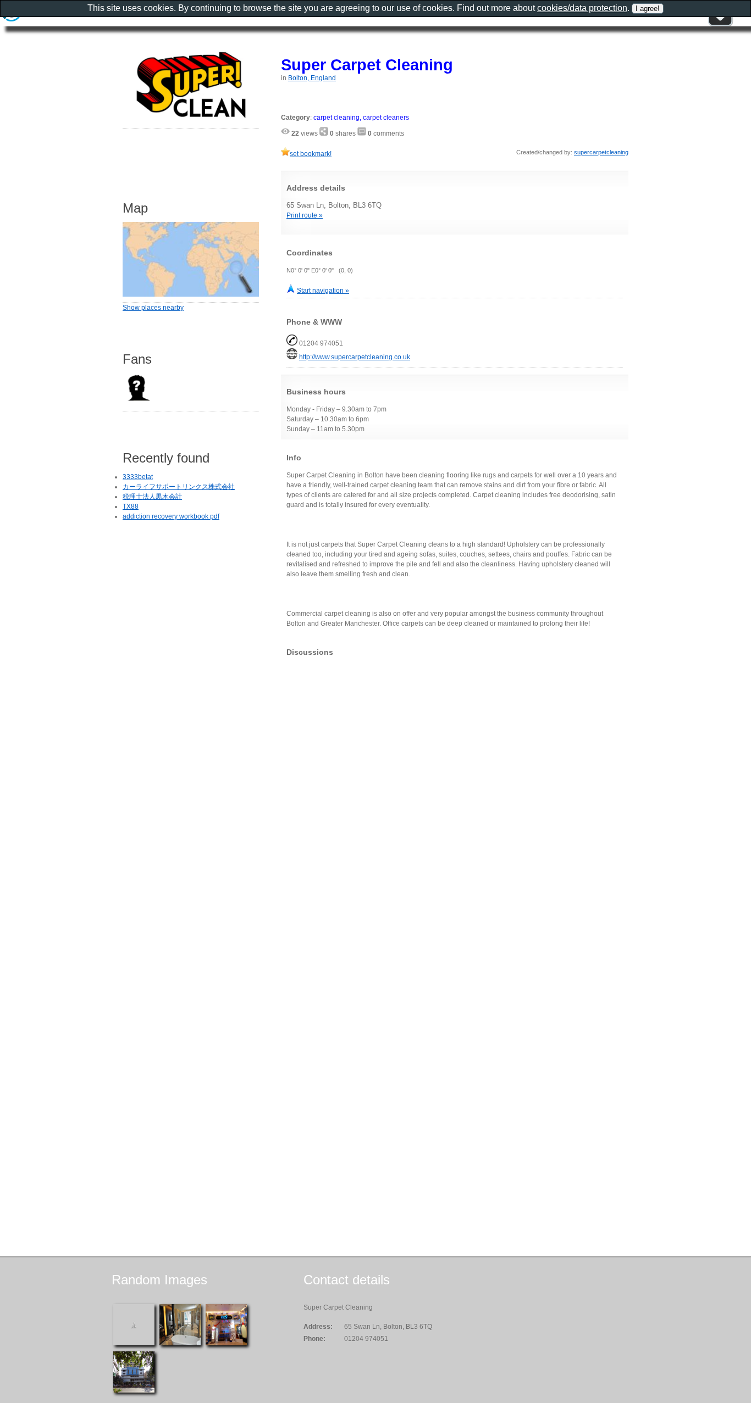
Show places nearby (153, 307)
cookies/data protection (582, 8)
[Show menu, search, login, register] (720, 24)
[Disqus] (454, 802)
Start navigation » (323, 290)
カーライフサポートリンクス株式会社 (179, 487)
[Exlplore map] (191, 294)
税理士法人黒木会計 (152, 496)
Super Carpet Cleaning (367, 64)
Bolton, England (312, 78)
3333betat (138, 477)
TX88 (131, 506)
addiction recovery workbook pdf (171, 516)
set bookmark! (311, 154)
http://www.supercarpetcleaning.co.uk (354, 357)
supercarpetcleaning (601, 152)
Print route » (304, 215)
